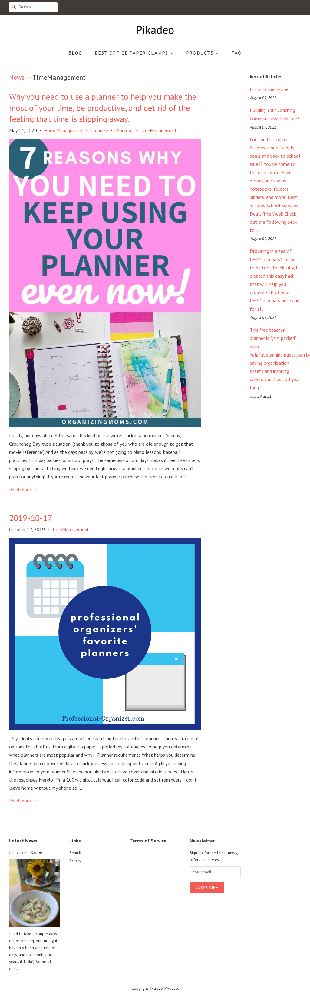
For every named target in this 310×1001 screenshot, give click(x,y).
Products (200, 53)
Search (75, 852)
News (17, 77)
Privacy (75, 861)
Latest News (23, 841)
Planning (124, 130)
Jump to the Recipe (269, 89)
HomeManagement (63, 130)
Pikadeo (171, 988)
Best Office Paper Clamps (132, 53)
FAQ (237, 53)
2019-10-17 (30, 517)
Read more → (23, 490)
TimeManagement (158, 130)
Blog (75, 53)
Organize (99, 130)
